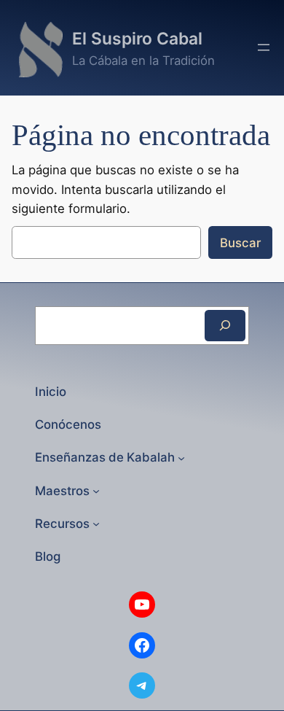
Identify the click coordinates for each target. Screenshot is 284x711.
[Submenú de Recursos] (96, 523)
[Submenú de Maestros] (96, 490)
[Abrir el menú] (263, 47)
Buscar (240, 243)
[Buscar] (225, 325)
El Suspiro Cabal (137, 38)
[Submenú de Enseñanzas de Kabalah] (181, 457)
